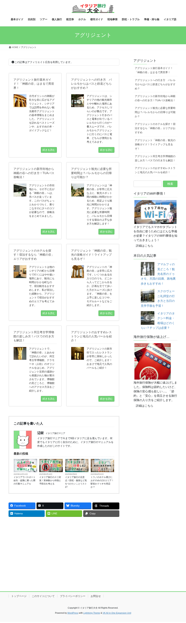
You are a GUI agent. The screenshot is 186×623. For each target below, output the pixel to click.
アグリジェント (145, 60)
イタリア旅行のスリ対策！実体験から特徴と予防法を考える (50, 480)
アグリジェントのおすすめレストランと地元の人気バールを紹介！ (155, 170)
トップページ (19, 596)
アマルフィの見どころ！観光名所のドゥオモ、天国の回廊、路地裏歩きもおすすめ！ (158, 274)
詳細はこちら (144, 245)
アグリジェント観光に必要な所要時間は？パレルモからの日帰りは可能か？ (155, 112)
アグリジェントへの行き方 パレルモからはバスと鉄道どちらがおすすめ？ (155, 84)
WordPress (72, 613)
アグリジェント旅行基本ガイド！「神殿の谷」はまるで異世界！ (154, 70)
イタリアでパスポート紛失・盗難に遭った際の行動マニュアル (24, 480)
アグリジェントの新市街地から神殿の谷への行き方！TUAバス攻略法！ (155, 98)
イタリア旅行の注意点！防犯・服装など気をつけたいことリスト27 (76, 482)
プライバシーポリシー (72, 596)
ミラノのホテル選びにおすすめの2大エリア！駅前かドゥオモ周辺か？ (102, 482)
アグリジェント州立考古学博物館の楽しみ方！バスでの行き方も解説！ (155, 158)
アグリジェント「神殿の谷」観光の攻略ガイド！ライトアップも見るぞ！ (155, 144)
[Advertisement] (64, 546)
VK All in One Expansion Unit (117, 613)
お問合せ (96, 596)
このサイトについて (43, 596)
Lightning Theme (91, 613)
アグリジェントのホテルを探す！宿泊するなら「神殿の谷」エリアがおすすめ (155, 128)
